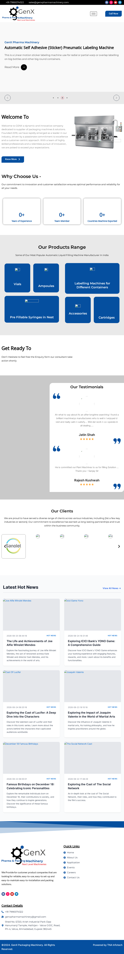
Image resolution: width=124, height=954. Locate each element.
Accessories (78, 313)
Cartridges (107, 317)
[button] (8, 98)
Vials (17, 284)
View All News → (112, 588)
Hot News (51, 636)
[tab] (53, 97)
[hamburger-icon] (93, 13)
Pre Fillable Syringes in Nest (32, 317)
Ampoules (46, 286)
